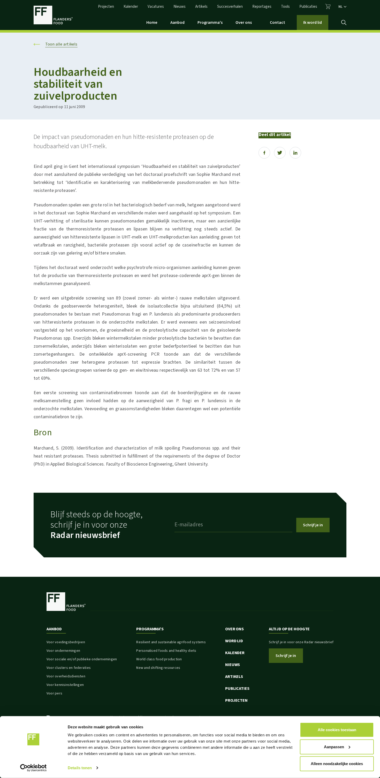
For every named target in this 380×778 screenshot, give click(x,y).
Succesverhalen (230, 6)
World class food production (159, 659)
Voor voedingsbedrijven (66, 642)
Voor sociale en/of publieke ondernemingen (82, 659)
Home (151, 22)
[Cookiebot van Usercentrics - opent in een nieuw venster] (33, 768)
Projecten (106, 6)
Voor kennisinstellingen (65, 684)
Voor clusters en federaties (69, 667)
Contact (277, 22)
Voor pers (54, 693)
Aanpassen (334, 746)
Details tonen (80, 768)
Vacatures (156, 6)
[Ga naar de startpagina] (53, 15)
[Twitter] (280, 153)
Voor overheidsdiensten (66, 676)
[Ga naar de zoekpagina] (343, 22)
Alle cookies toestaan (337, 730)
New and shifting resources (158, 667)
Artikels (201, 6)
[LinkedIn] (295, 153)
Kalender (131, 6)
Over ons (243, 22)
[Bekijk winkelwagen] (328, 6)
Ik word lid (312, 22)
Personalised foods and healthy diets (166, 650)
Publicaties (308, 6)
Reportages (261, 6)
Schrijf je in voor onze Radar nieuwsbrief (301, 642)
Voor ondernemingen (63, 650)
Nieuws (179, 6)
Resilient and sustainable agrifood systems (171, 642)
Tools (285, 6)
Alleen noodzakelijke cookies (337, 763)
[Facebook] (264, 153)
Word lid (234, 641)
